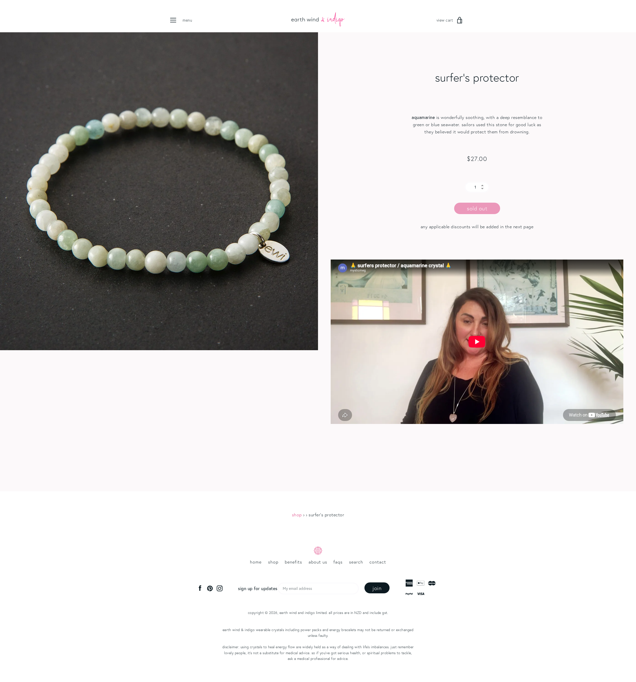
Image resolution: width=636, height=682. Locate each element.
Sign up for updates (258, 588)
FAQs (338, 562)
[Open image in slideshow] (159, 191)
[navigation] (185, 20)
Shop (297, 515)
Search (356, 562)
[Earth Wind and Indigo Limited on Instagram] (220, 588)
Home (256, 562)
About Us (318, 562)
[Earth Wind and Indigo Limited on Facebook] (200, 588)
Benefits (293, 562)
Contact (377, 562)
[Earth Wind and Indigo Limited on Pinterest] (210, 588)
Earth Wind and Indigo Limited (303, 612)
